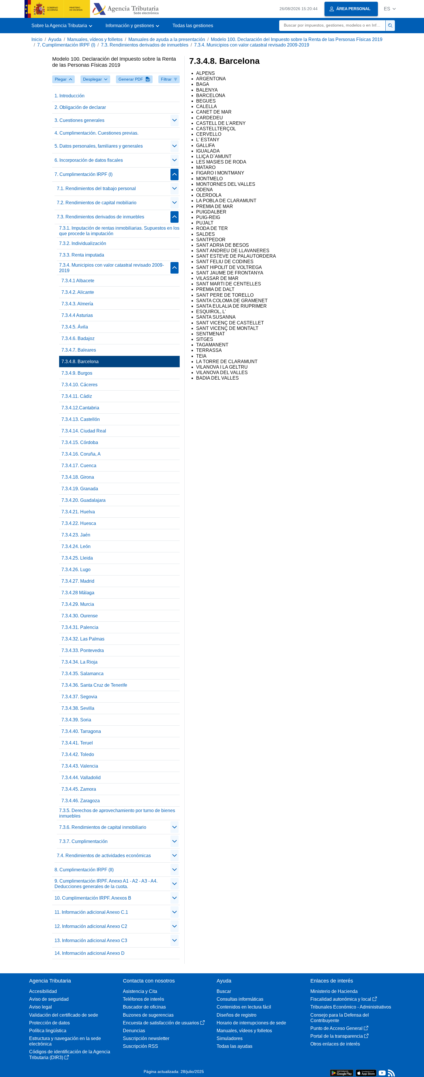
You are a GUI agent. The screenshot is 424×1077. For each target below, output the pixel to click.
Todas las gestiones (192, 25)
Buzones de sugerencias (148, 1015)
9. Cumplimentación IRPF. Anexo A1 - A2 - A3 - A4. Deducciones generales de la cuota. (106, 884)
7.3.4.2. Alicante (77, 292)
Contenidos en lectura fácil (244, 1006)
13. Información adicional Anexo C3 (91, 940)
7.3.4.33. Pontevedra (82, 650)
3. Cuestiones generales (79, 120)
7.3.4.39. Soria (76, 719)
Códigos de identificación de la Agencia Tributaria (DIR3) (69, 1054)
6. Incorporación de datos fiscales (89, 160)
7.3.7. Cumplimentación (83, 841)
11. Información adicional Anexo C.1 (91, 912)
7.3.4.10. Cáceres (79, 384)
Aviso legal (40, 1006)
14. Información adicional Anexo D (90, 953)
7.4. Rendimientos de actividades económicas (104, 855)
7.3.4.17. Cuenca (78, 465)
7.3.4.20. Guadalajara (83, 500)
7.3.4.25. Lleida (77, 558)
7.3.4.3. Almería (77, 303)
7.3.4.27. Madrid (77, 581)
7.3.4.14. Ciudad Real (83, 430)
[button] (389, 8)
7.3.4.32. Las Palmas (82, 638)
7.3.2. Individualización (82, 243)
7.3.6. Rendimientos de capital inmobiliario (102, 827)
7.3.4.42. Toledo (77, 754)
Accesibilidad (43, 991)
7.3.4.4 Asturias (77, 315)
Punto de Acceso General (336, 1028)
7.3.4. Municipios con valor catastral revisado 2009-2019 (251, 44)
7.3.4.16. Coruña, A (81, 454)
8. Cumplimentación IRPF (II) (84, 869)
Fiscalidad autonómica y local (340, 999)
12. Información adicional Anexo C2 (91, 926)
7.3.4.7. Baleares (78, 350)
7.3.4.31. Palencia (79, 627)
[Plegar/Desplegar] (174, 120)
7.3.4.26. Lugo (76, 569)
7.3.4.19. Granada (79, 488)
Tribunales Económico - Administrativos (350, 1006)
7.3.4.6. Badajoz (78, 338)
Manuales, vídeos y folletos (95, 39)
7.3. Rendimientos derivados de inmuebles (144, 44)
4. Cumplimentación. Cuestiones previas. (96, 133)
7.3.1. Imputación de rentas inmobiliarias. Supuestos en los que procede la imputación (119, 231)
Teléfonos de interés (143, 999)
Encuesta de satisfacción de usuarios (161, 1022)
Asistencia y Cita (140, 991)
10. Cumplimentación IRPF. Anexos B (93, 898)
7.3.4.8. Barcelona (80, 361)
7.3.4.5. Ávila (74, 326)
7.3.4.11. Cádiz (76, 396)
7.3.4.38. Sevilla (77, 708)
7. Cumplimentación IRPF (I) (66, 44)
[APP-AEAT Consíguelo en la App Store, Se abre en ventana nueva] (366, 1072)
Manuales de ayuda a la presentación (166, 39)
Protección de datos (49, 1022)
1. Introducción (70, 95)
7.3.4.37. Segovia (79, 696)
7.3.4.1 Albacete (77, 280)
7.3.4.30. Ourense (79, 615)
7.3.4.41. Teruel (77, 742)
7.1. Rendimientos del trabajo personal (96, 188)
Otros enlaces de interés (335, 1043)
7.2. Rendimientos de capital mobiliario (96, 202)
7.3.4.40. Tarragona (81, 731)
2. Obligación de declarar (80, 107)
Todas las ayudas (234, 1046)
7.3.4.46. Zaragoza (80, 800)
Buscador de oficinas (144, 1006)
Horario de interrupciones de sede (251, 1022)
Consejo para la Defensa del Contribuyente (339, 1018)
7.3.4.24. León (76, 546)
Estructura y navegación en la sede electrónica (65, 1041)
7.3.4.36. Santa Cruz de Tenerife (94, 685)
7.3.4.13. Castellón (80, 419)
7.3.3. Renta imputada (81, 254)
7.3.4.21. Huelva (78, 511)
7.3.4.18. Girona (77, 477)
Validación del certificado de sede (63, 1015)
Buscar (224, 991)
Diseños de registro (236, 1015)
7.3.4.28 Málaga (77, 592)
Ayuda (54, 39)
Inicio (36, 39)
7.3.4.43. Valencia (79, 766)
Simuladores (230, 1038)
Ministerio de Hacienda (334, 991)
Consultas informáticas (240, 999)
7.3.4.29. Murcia (77, 604)
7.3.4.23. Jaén (75, 534)
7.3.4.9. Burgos (76, 373)
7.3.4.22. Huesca (78, 523)
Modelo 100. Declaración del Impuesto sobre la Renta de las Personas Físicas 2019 (296, 39)
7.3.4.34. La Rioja (79, 662)
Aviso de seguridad (49, 999)
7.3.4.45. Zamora (78, 789)
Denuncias (134, 1030)
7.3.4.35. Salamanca (82, 673)
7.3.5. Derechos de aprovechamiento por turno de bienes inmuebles (117, 813)
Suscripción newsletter (146, 1038)
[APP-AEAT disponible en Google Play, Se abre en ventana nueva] (341, 1072)
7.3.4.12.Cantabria (80, 407)
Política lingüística (47, 1030)
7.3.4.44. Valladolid (81, 777)
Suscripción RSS (140, 1046)
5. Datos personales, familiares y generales (99, 146)
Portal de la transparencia (336, 1036)
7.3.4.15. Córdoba (79, 442)
